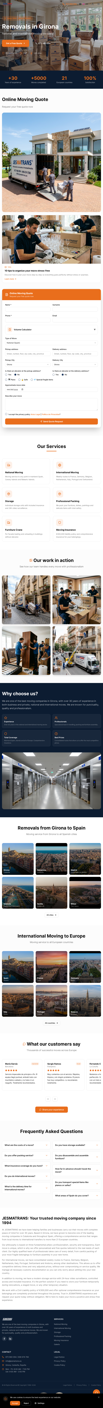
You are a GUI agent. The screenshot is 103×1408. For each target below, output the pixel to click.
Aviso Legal (35, 414)
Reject (26, 1403)
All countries (50, 1023)
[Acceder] (92, 4)
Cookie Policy (59, 1365)
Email (55, 316)
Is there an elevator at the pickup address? (23, 371)
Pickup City (10, 360)
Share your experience (53, 1109)
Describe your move (13, 396)
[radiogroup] (27, 374)
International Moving (62, 1328)
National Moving (60, 1324)
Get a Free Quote (14, 43)
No (18, 374)
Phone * (8, 316)
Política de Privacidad (51, 414)
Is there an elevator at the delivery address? (71, 371)
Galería (57, 1344)
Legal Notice (59, 1357)
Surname (56, 305)
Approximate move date (15, 385)
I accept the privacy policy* (34, 414)
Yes (9, 374)
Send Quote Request (53, 421)
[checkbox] (6, 380)
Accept (15, 1403)
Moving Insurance (61, 1340)
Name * (8, 305)
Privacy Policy (60, 1361)
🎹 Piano (11, 380)
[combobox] (51, 343)
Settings (41, 1403)
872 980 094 (71, 4)
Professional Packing (62, 1336)
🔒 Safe (24, 380)
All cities (50, 915)
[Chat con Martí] (96, 1392)
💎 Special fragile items (43, 380)
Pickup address (11, 349)
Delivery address (60, 349)
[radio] (6, 375)
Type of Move (11, 338)
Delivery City (58, 360)
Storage (57, 1332)
